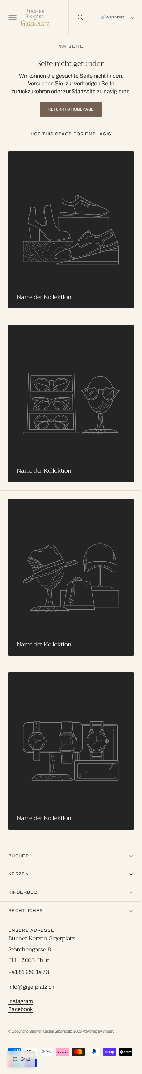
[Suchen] (75, 17)
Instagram (20, 1001)
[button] (11, 17)
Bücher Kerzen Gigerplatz (50, 1031)
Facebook (20, 1009)
